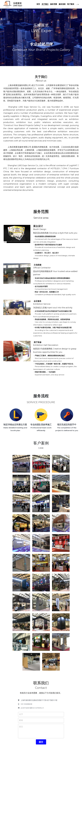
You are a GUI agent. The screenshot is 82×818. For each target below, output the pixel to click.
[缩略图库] (21, 464)
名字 (21, 714)
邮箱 (21, 720)
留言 (21, 727)
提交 (41, 742)
